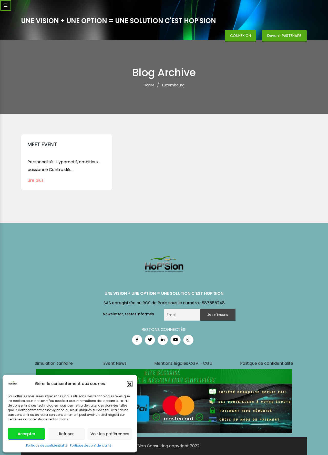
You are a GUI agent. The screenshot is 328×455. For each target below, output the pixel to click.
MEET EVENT (42, 144)
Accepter (26, 434)
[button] (129, 383)
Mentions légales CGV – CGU (183, 363)
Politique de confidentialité (46, 445)
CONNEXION (240, 35)
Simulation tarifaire (54, 363)
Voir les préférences (109, 434)
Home (149, 85)
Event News (115, 363)
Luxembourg (173, 85)
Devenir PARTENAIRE (284, 35)
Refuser (66, 434)
